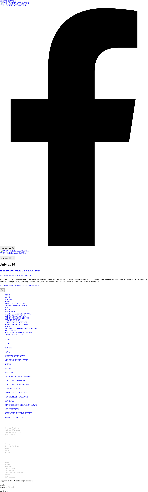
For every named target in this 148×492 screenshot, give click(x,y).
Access (8, 299)
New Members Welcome (16, 324)
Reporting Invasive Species (18, 333)
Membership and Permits (17, 305)
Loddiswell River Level (17, 318)
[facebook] (74, 245)
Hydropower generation (20, 270)
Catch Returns (12, 320)
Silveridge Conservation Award (21, 328)
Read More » (19, 285)
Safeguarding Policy (16, 335)
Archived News (8, 275)
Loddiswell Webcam (15, 316)
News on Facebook (12, 428)
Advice (8, 310)
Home (7, 295)
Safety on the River (15, 303)
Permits (7, 444)
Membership (9, 471)
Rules (8, 308)
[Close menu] (2, 290)
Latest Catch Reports (16, 322)
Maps (7, 297)
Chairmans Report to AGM (18, 314)
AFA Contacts (12, 331)
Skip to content (8, 1)
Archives (9, 326)
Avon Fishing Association (13, 5)
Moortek (11, 487)
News (7, 301)
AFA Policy (10, 312)
